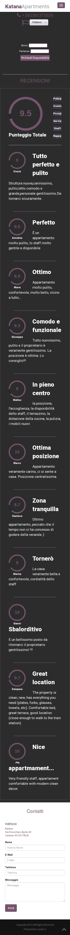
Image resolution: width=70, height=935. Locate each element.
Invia (11, 908)
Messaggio (11, 880)
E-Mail (9, 854)
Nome (8, 842)
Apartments (27, 6)
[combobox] (39, 22)
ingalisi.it (41, 929)
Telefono (10, 867)
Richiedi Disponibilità (35, 58)
